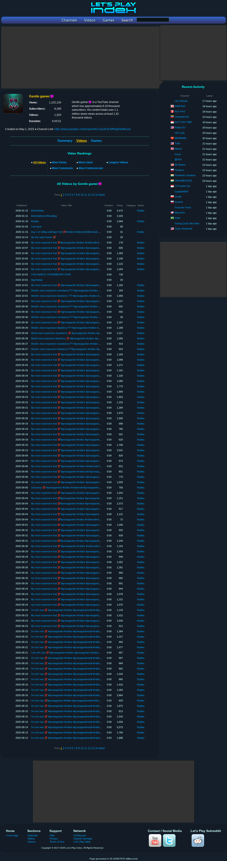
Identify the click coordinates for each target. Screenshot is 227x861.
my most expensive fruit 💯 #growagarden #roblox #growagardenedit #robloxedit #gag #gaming (82, 578)
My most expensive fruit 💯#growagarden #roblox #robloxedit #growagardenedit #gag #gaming (82, 242)
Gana (178, 154)
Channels (32, 835)
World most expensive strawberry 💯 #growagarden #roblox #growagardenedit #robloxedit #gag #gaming (87, 333)
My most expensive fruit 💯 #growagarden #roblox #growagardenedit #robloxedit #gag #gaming (82, 248)
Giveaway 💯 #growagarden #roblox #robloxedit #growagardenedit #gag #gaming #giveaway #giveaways (87, 487)
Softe (177, 218)
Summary (64, 140)
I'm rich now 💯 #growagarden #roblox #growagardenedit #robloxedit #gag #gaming (75, 610)
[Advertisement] (81, 57)
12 (89, 194)
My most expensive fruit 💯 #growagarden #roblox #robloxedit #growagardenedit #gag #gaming (82, 466)
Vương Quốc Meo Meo (187, 223)
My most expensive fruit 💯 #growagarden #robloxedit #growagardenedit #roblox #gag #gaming (82, 471)
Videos (31, 838)
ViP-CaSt (179, 133)
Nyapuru (179, 170)
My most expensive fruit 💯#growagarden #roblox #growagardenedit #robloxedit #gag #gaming (82, 439)
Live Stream (181, 101)
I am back (36, 226)
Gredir (178, 196)
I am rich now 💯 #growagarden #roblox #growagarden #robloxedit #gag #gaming (74, 652)
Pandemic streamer (185, 175)
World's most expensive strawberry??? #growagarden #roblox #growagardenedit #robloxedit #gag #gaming (88, 290)
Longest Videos (118, 162)
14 (96, 194)
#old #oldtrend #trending (44, 216)
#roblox (35, 221)
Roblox (141, 210)
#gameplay (37, 279)
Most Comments (62, 168)
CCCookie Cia (182, 186)
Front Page (12, 835)
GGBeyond (80, 835)
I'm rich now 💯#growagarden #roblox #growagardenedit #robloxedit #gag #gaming (75, 700)
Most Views (59, 162)
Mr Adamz (180, 164)
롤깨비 (178, 159)
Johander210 (182, 116)
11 (85, 194)
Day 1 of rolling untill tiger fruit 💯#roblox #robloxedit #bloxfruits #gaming (69, 232)
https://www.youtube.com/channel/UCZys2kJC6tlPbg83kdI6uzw (93, 129)
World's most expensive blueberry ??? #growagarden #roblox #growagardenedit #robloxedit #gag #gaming (88, 295)
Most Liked (85, 162)
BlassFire (180, 212)
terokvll (178, 202)
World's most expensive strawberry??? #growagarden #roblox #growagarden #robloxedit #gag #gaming (86, 343)
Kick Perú (180, 111)
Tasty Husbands (183, 228)
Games (96, 140)
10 (82, 194)
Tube (177, 143)
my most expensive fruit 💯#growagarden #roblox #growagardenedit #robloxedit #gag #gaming (82, 540)
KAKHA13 (180, 106)
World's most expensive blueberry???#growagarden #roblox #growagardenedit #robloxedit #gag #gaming (87, 349)
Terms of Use (57, 841)
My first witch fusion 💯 (43, 237)
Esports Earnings (83, 838)
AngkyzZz (180, 127)
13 (93, 194)
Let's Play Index (82, 841)
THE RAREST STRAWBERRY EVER (51, 274)
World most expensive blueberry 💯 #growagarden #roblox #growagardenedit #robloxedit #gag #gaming (86, 338)
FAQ (52, 835)
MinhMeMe (180, 138)
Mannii (178, 148)
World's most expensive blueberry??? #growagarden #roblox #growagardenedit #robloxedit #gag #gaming (88, 327)
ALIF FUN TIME (183, 122)
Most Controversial (91, 168)
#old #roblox (37, 210)
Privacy (54, 838)
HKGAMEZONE (183, 180)
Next (102, 194)
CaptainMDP (181, 191)
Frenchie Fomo (183, 207)
